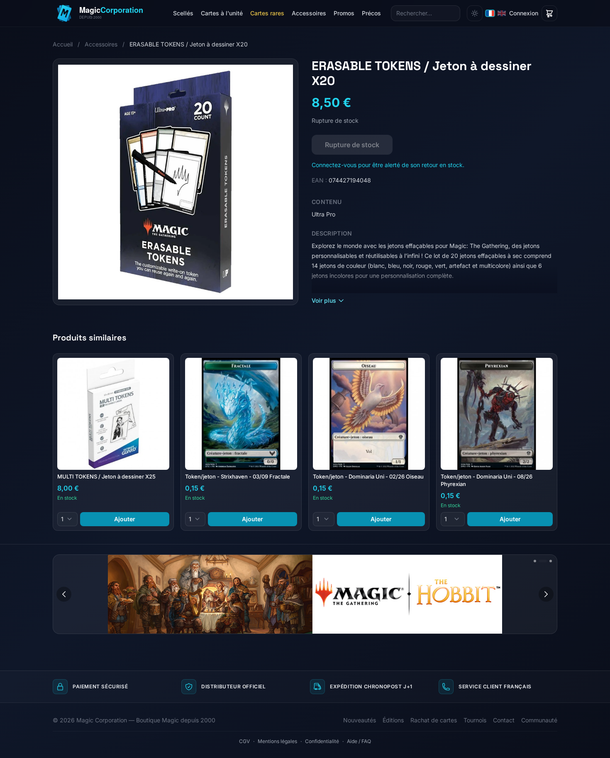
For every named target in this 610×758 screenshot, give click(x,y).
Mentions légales (277, 741)
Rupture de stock (352, 145)
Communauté (539, 720)
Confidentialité (322, 741)
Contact (504, 720)
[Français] (490, 13)
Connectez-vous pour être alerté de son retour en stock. (388, 164)
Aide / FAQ (359, 741)
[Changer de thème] (475, 13)
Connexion (523, 13)
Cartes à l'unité (222, 13)
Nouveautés (359, 720)
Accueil (63, 44)
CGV (244, 741)
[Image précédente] (63, 594)
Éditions (393, 720)
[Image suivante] (546, 594)
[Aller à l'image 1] (535, 561)
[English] (502, 13)
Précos (371, 13)
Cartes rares (267, 13)
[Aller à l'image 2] (543, 561)
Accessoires (309, 13)
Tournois (475, 720)
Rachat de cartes (433, 720)
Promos (344, 13)
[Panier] (549, 13)
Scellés (183, 13)
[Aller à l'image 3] (550, 561)
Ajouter (124, 518)
